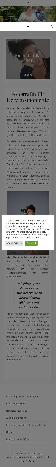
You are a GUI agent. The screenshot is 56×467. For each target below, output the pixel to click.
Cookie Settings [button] (14, 243)
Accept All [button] (31, 243)
